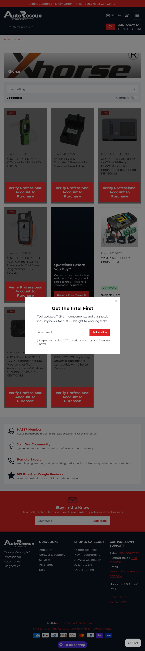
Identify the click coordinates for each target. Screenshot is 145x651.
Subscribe (100, 332)
